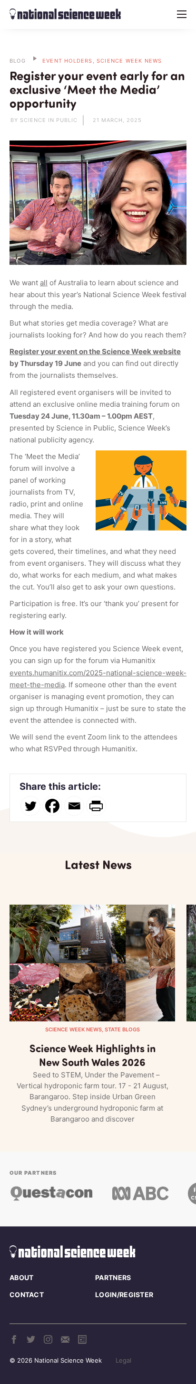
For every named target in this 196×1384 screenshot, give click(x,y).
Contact (27, 1294)
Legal (123, 1360)
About (22, 1277)
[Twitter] (30, 806)
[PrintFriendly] (96, 806)
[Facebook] (52, 806)
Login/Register (124, 1294)
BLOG (18, 60)
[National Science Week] (65, 14)
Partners (113, 1277)
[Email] (74, 806)
